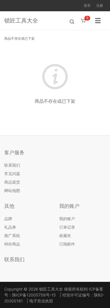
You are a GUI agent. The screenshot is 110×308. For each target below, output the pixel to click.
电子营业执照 (41, 300)
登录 (87, 5)
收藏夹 (65, 235)
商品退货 (12, 182)
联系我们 (12, 165)
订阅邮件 (67, 244)
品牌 (8, 218)
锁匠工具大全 (21, 20)
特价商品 (12, 244)
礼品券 (10, 227)
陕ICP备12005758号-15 (34, 295)
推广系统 (12, 235)
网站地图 (12, 190)
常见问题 (12, 173)
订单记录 (67, 227)
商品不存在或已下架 (19, 38)
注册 (99, 5)
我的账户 (67, 218)
